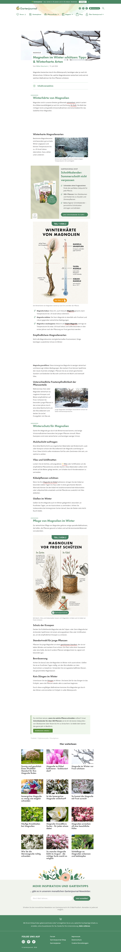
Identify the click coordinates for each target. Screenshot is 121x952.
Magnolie (70, 311)
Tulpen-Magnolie (71, 324)
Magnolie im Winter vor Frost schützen (82, 767)
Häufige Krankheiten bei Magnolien (30, 824)
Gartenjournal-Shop (58, 940)
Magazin (68, 14)
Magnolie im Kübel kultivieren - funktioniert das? (57, 768)
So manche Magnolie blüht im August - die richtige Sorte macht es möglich (56, 855)
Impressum (76, 936)
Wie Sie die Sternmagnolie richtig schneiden (31, 853)
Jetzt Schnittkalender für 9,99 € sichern (73, 215)
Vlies (65, 464)
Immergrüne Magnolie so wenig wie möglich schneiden (31, 798)
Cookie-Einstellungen (80, 943)
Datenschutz (77, 940)
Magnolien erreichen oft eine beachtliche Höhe (81, 826)
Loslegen (82, 2)
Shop (81, 14)
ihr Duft (73, 105)
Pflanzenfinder (52, 14)
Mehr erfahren (84, 926)
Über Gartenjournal (95, 14)
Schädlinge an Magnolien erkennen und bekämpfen (81, 853)
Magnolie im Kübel (50, 482)
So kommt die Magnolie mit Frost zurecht (82, 797)
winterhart (71, 102)
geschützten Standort (69, 645)
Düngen (50, 681)
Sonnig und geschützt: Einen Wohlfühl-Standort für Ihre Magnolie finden (31, 769)
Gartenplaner (37, 14)
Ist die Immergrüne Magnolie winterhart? (56, 797)
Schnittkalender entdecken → (43, 730)
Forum (22, 14)
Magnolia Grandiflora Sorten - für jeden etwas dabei (57, 826)
